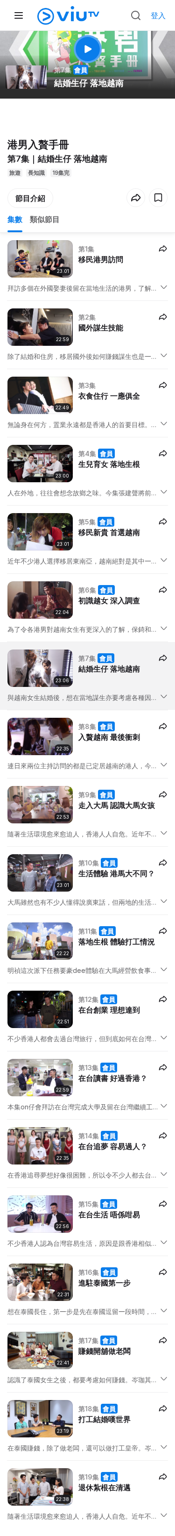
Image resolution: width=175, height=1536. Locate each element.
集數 (14, 219)
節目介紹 (30, 198)
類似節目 (45, 219)
